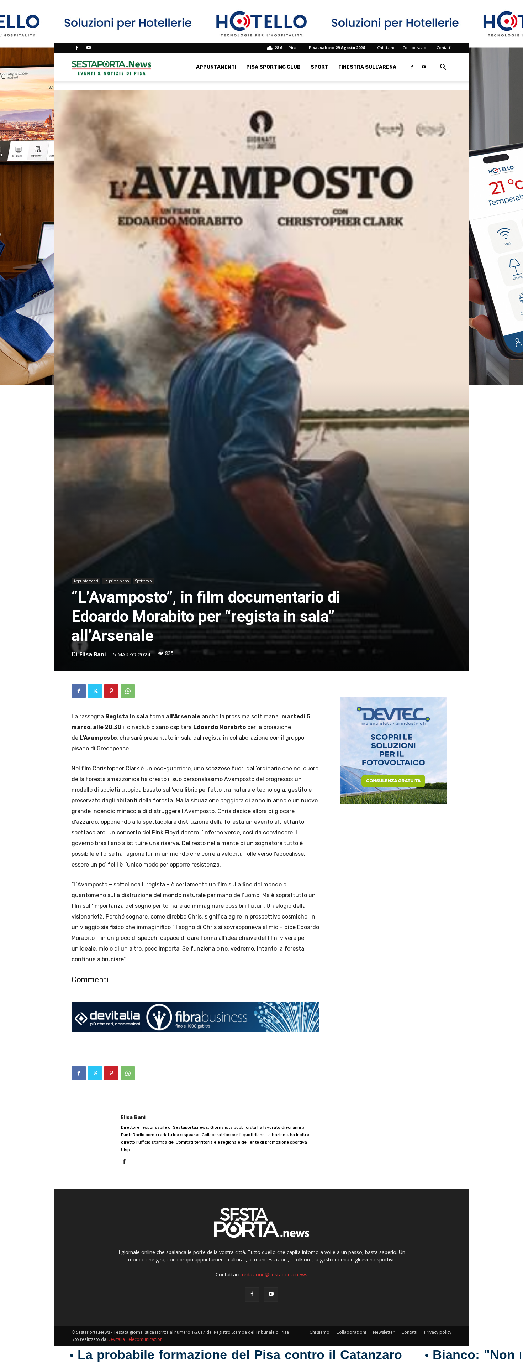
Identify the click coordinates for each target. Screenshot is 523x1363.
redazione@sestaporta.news (274, 1274)
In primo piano (116, 580)
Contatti (444, 47)
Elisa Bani (92, 654)
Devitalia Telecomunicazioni (135, 1339)
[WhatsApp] (128, 691)
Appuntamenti (216, 67)
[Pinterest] (111, 691)
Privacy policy (437, 1332)
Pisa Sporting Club (273, 67)
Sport (319, 67)
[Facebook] (77, 48)
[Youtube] (88, 48)
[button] (442, 67)
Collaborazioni (416, 47)
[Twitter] (95, 691)
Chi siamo (386, 47)
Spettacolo (143, 580)
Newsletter (384, 1332)
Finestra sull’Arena (367, 67)
